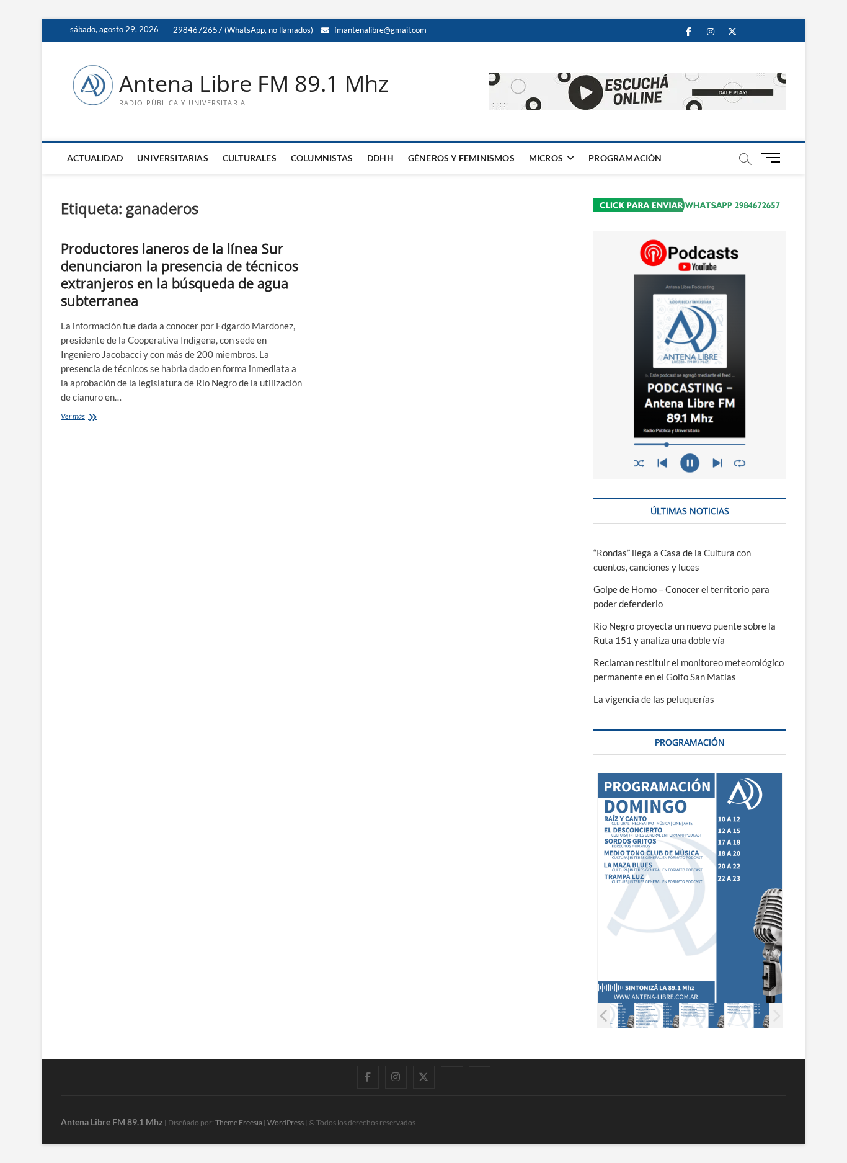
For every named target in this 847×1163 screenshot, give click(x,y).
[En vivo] (479, 1066)
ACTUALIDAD (95, 158)
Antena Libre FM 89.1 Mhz (254, 83)
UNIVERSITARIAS (172, 158)
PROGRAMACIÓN (625, 158)
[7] (747, 1015)
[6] (702, 1015)
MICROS (546, 158)
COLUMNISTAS (322, 158)
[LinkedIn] (452, 1066)
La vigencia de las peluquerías (653, 699)
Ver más (91, 417)
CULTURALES (250, 158)
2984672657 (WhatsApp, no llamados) (242, 30)
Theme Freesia (238, 1122)
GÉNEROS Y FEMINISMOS (461, 158)
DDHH (380, 158)
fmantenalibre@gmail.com (379, 30)
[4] (612, 1015)
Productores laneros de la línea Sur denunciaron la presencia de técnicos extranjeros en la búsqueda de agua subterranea (179, 274)
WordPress (285, 1122)
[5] (657, 1015)
